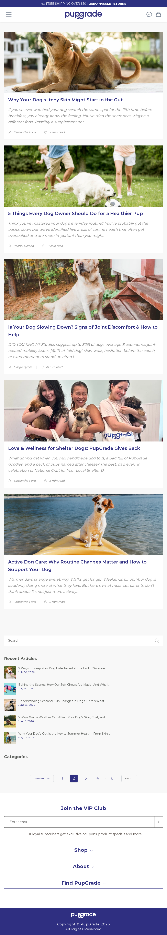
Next (129, 778)
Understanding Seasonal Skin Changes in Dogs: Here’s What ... (62, 701)
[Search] (157, 641)
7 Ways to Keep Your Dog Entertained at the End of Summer (62, 668)
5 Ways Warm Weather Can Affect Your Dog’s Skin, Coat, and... (62, 717)
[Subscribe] (159, 822)
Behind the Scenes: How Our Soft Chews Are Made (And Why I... (64, 685)
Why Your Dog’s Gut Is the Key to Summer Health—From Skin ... (64, 733)
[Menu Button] (9, 14)
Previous (42, 778)
